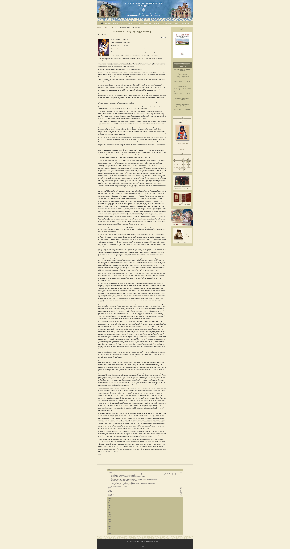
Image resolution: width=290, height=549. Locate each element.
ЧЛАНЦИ (138, 23)
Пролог (182, 149)
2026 (109, 470)
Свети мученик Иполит (182, 143)
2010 (109, 533)
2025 (109, 498)
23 (177, 167)
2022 (109, 505)
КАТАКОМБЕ (147, 23)
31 (184, 169)
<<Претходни (177, 157)
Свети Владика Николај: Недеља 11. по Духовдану (123, 480)
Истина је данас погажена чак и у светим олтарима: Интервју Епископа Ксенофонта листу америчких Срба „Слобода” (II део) (143, 474)
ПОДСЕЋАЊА (186, 23)
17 (179, 164)
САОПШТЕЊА (156, 23)
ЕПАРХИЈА (131, 23)
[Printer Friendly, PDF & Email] (163, 37)
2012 (109, 528)
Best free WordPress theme (33, 457)
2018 (109, 514)
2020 (109, 510)
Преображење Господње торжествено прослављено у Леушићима (127, 476)
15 (174, 164)
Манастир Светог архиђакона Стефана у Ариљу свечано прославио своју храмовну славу (134, 479)
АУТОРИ (177, 23)
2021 (109, 507)
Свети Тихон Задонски (182, 146)
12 (184, 162)
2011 (109, 531)
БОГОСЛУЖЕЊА (167, 23)
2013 (109, 526)
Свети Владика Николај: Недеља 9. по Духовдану (123, 484)
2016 (109, 519)
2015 (109, 521)
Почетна (99, 27)
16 (177, 164)
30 (182, 169)
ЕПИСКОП (108, 23)
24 (179, 167)
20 (187, 164)
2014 (109, 524)
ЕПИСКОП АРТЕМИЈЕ (119, 23)
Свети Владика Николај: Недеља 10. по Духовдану (123, 482)
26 (184, 167)
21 (190, 164)
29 (179, 169)
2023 (109, 503)
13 (187, 162)
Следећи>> (187, 157)
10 (179, 162)
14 (190, 162)
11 (182, 162)
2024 (109, 500)
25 (182, 167)
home (102, 23)
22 (174, 167)
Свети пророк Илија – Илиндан (118, 486)
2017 (109, 517)
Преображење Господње (116, 478)
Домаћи (111, 27)
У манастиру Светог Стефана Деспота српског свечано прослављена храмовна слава (132, 483)
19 (184, 164)
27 (187, 167)
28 (190, 167)
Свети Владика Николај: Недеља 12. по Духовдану (123, 475)
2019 (109, 512)
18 (182, 164)
